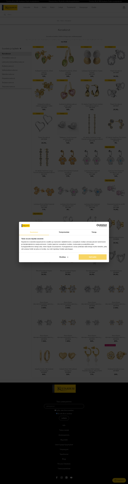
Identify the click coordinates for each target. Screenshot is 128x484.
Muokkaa (62, 257)
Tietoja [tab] (94, 232)
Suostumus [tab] (34, 232)
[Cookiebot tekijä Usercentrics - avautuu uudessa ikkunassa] (98, 225)
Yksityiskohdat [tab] (64, 232)
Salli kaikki (92, 257)
